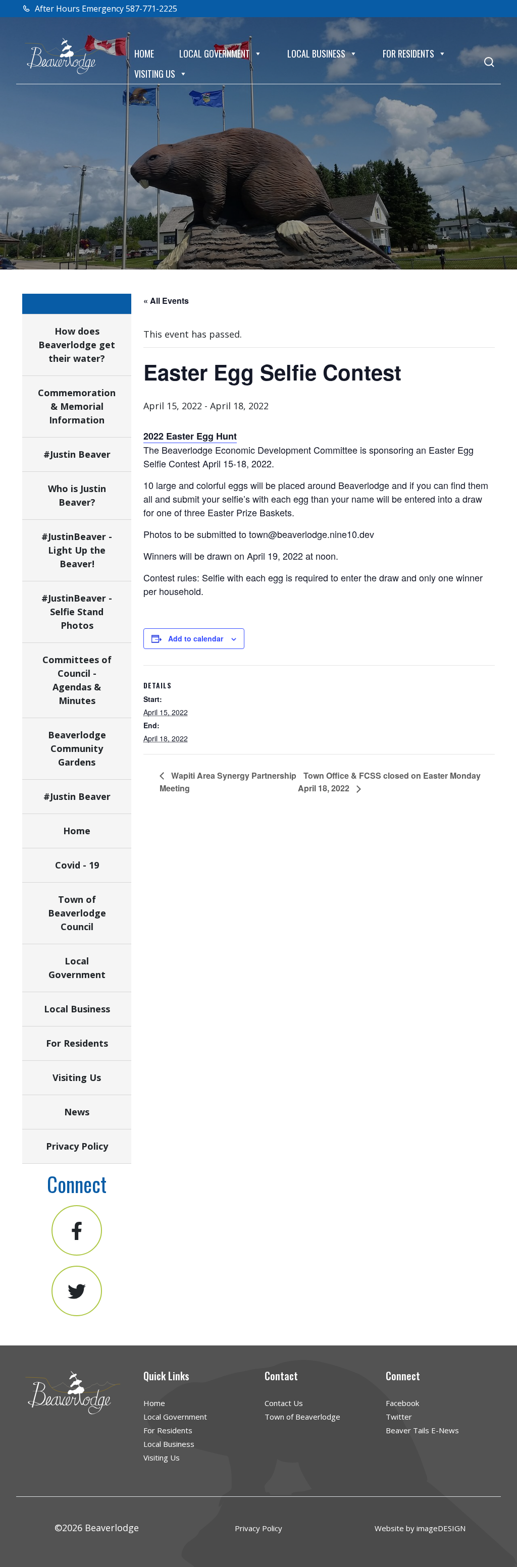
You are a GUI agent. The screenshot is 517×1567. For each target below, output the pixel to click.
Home (144, 53)
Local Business (316, 53)
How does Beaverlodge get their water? (76, 344)
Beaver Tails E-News (422, 1430)
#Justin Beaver (77, 454)
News (76, 1112)
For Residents (408, 53)
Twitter (399, 1417)
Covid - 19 (77, 865)
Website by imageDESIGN (420, 1528)
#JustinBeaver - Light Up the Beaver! (76, 550)
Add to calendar (195, 638)
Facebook (402, 1403)
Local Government (214, 53)
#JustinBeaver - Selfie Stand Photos (76, 611)
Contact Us (284, 1403)
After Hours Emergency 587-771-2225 (105, 8)
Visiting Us (154, 73)
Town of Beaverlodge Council (77, 913)
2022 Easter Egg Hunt (190, 436)
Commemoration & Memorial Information (77, 406)
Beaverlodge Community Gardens (77, 748)
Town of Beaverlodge (302, 1417)
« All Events (166, 300)
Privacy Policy (77, 1146)
